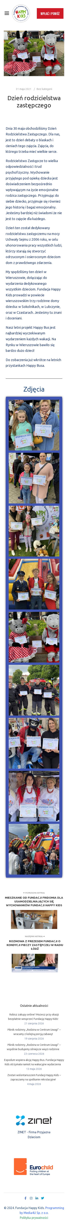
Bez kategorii (44, 89)
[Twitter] (42, 1198)
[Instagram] (31, 1198)
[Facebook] (25, 1198)
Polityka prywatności (34, 1217)
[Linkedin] (36, 1198)
